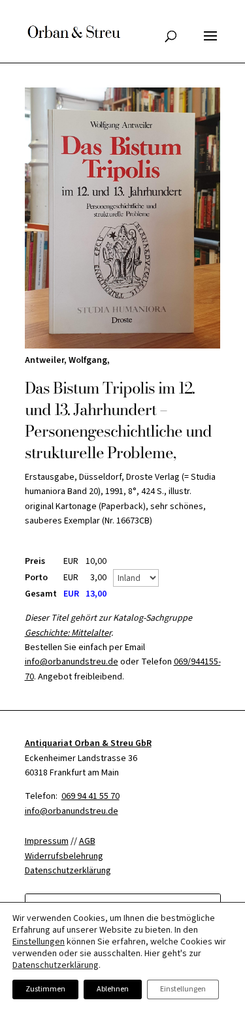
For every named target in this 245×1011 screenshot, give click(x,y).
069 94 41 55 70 (90, 796)
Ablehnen (113, 989)
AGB (87, 841)
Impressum (47, 841)
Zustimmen (45, 989)
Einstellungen (38, 942)
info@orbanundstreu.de (71, 661)
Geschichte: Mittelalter (68, 633)
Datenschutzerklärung (55, 965)
